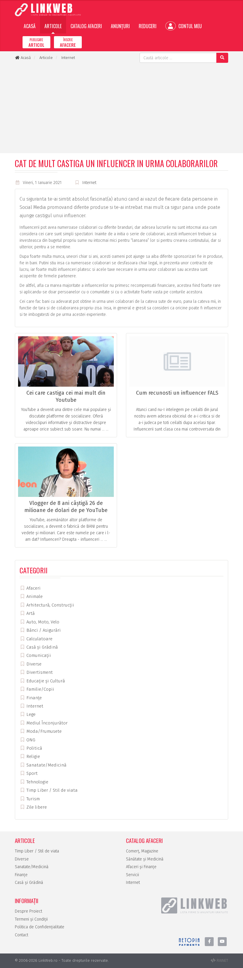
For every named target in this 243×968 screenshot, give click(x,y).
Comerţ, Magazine (142, 851)
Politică (33, 748)
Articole (53, 26)
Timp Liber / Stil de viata (51, 790)
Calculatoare (38, 638)
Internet (89, 182)
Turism (32, 798)
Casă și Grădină (41, 647)
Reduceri (147, 26)
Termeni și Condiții (31, 919)
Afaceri (33, 588)
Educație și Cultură (45, 681)
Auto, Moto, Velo (42, 622)
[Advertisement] (121, 107)
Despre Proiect (28, 911)
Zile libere (36, 807)
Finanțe (33, 697)
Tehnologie (36, 782)
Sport (31, 773)
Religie (32, 756)
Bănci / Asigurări (43, 630)
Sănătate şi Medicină (145, 859)
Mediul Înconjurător (46, 723)
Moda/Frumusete (43, 731)
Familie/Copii (39, 689)
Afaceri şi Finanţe (141, 866)
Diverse (33, 664)
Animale (34, 596)
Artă (30, 613)
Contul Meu (189, 26)
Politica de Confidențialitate (39, 926)
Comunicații (38, 655)
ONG (30, 740)
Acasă (30, 26)
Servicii (132, 874)
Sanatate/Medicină (45, 765)
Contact (21, 934)
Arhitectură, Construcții (49, 605)
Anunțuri (120, 26)
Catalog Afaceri (86, 26)
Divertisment (39, 672)
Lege (30, 714)
